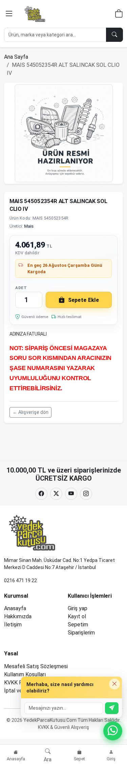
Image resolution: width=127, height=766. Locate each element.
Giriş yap (77, 608)
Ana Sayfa (16, 57)
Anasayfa (15, 608)
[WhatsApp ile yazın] (112, 730)
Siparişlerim (81, 632)
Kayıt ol (77, 616)
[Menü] (9, 13)
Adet (21, 287)
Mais (29, 226)
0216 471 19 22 (20, 580)
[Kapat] (114, 684)
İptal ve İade (19, 690)
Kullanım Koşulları (25, 674)
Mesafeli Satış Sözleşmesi (36, 666)
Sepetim (78, 624)
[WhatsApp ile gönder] (112, 708)
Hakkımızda (17, 616)
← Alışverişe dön (30, 412)
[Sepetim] (119, 14)
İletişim (13, 624)
